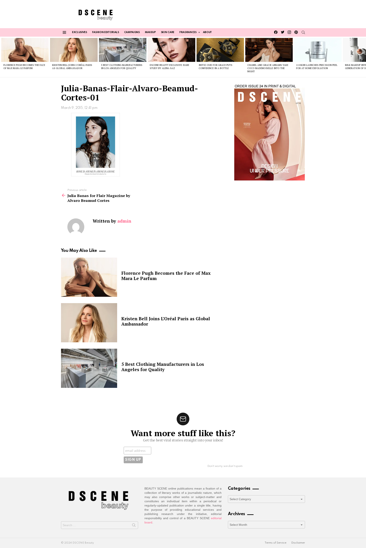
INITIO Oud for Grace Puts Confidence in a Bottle (215, 67)
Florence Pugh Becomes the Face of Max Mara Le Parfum (24, 67)
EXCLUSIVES (79, 32)
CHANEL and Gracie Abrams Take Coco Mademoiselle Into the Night (267, 68)
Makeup (150, 32)
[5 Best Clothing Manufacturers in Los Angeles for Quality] (122, 50)
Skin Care (167, 32)
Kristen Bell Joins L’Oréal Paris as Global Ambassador (72, 67)
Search (134, 526)
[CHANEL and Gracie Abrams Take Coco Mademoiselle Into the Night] (269, 50)
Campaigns (132, 32)
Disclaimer (298, 542)
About (207, 32)
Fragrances (188, 32)
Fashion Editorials (105, 32)
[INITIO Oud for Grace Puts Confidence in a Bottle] (220, 50)
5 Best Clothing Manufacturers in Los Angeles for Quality (121, 67)
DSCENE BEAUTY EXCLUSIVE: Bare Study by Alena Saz (169, 67)
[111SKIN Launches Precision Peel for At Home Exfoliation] (317, 50)
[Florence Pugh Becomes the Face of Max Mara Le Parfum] (25, 50)
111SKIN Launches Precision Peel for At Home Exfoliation (316, 67)
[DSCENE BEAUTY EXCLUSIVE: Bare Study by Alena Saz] (171, 50)
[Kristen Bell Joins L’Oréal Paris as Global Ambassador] (73, 50)
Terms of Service (275, 542)
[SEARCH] (303, 32)
